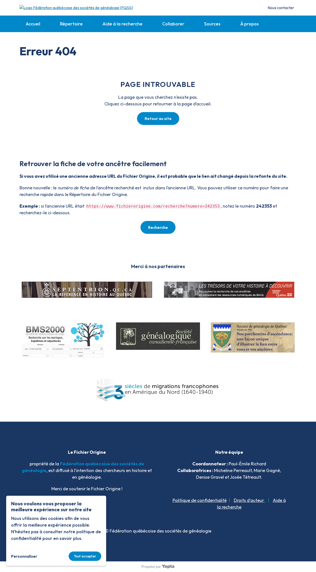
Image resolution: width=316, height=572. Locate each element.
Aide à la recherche (122, 24)
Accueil (33, 24)
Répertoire (71, 24)
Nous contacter (281, 7)
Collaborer (173, 24)
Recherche (158, 227)
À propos (249, 24)
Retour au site (158, 118)
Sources (212, 24)
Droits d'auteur (249, 500)
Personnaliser (24, 556)
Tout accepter (85, 556)
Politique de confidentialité (200, 500)
